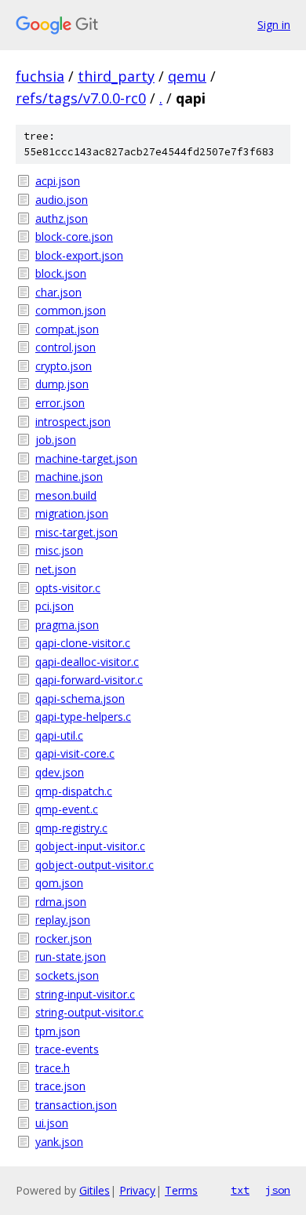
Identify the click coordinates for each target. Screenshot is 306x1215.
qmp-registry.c (71, 827)
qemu (187, 76)
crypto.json (63, 365)
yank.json (59, 1141)
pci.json (54, 605)
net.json (55, 569)
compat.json (67, 329)
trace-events (67, 1049)
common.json (70, 310)
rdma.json (60, 901)
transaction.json (76, 1104)
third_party (116, 76)
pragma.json (67, 624)
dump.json (62, 384)
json (277, 1190)
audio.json (61, 199)
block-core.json (74, 236)
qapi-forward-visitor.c (89, 679)
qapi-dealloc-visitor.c (87, 661)
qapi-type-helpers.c (83, 716)
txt (240, 1190)
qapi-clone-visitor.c (82, 642)
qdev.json (59, 772)
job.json (55, 439)
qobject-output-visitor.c (94, 864)
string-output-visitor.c (89, 1012)
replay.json (62, 919)
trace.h (52, 1067)
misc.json (59, 550)
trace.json (60, 1086)
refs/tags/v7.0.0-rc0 (81, 98)
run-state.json (70, 956)
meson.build (66, 495)
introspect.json (73, 421)
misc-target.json (76, 532)
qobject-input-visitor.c (90, 845)
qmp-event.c (66, 809)
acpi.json (57, 180)
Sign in (273, 24)
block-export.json (79, 255)
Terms (181, 1190)
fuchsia (40, 76)
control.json (65, 347)
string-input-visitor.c (85, 994)
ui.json (51, 1122)
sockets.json (67, 975)
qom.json (59, 882)
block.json (60, 273)
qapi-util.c (59, 735)
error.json (60, 402)
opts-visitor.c (67, 587)
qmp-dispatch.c (73, 791)
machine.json (69, 476)
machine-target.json (86, 458)
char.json (58, 292)
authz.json (61, 218)
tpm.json (57, 1031)
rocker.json (63, 938)
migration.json (71, 513)
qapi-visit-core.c (75, 753)
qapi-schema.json (80, 698)
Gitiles (94, 1190)
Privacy (137, 1190)
